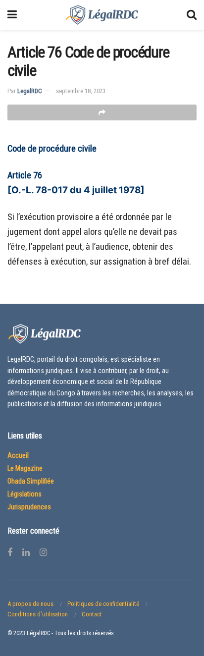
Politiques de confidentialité (103, 603)
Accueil (18, 455)
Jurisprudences (29, 507)
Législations (24, 494)
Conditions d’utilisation (37, 614)
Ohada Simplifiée (30, 481)
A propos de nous (30, 603)
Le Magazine (25, 468)
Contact (92, 614)
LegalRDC (29, 91)
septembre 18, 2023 (80, 91)
